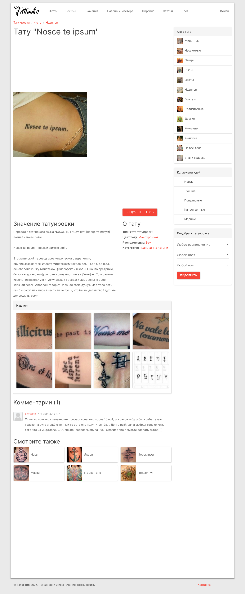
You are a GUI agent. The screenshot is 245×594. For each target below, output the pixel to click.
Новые (189, 181)
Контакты (204, 585)
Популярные (193, 200)
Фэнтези (191, 99)
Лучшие (190, 191)
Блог (185, 11)
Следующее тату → (140, 212)
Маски (35, 473)
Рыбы (189, 70)
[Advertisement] (92, 65)
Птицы (189, 60)
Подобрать (188, 275)
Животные (192, 41)
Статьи (167, 11)
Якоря (88, 454)
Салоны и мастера (119, 11)
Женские (191, 138)
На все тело (92, 473)
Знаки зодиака (195, 158)
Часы (34, 454)
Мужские (191, 128)
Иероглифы (146, 454)
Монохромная (148, 237)
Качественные (194, 209)
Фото (53, 11)
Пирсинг (147, 11)
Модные (190, 219)
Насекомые (193, 50)
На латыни (160, 248)
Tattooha (27, 11)
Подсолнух (145, 473)
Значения (91, 11)
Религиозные (194, 109)
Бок (148, 242)
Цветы (189, 80)
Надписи (52, 22)
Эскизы (70, 11)
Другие (190, 119)
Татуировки (21, 22)
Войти (224, 11)
